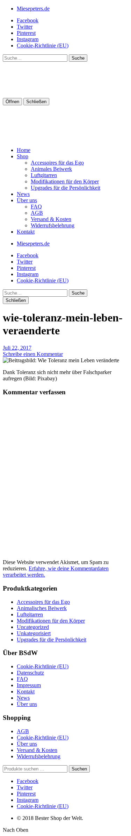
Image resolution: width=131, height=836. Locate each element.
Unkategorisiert (34, 633)
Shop (22, 156)
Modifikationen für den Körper (65, 181)
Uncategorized (33, 627)
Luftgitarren (44, 175)
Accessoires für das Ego (57, 163)
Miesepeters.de (33, 9)
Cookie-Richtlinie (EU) (42, 45)
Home (23, 150)
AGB (37, 213)
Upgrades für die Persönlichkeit (65, 188)
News (23, 194)
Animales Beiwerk (51, 169)
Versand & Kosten (51, 219)
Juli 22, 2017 (17, 348)
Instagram (27, 39)
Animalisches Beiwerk (42, 608)
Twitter (24, 27)
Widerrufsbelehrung (52, 225)
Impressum (29, 685)
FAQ (36, 207)
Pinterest (26, 33)
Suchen (79, 769)
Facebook (27, 20)
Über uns (27, 200)
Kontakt (26, 232)
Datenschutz (30, 673)
